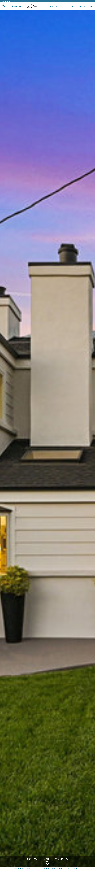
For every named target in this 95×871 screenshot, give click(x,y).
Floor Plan (61, 869)
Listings (73, 6)
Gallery (19, 869)
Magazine (82, 6)
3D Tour (37, 869)
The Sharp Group (12, 6)
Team (51, 6)
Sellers (66, 6)
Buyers (58, 6)
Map (53, 869)
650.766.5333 (90, 1)
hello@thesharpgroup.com (74, 1)
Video (29, 869)
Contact (91, 6)
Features (45, 869)
